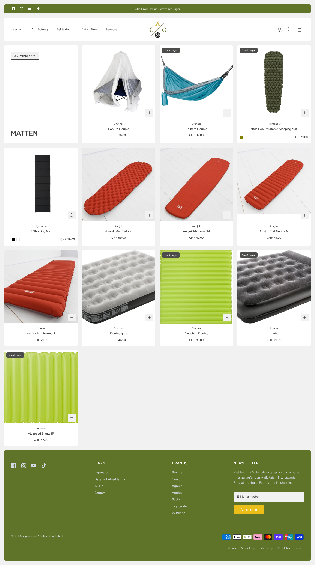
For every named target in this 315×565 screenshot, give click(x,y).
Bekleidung (64, 29)
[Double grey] (119, 287)
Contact (99, 493)
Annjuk (177, 493)
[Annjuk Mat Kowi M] (196, 184)
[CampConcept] (157, 29)
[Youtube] (30, 9)
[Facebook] (13, 9)
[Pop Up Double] (119, 82)
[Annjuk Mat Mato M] (119, 184)
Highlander (180, 506)
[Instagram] (21, 9)
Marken (17, 29)
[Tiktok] (38, 9)
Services (111, 29)
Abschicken (248, 510)
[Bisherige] (108, 9)
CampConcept (28, 536)
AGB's (99, 486)
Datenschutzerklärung (110, 479)
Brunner (177, 472)
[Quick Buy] (72, 215)
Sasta (176, 499)
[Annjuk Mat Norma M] (274, 184)
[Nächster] (207, 9)
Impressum (102, 472)
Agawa (177, 486)
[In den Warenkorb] (149, 113)
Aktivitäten (89, 29)
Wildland (178, 513)
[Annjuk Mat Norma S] (41, 287)
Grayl (176, 479)
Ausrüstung (39, 29)
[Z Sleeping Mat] (41, 184)
